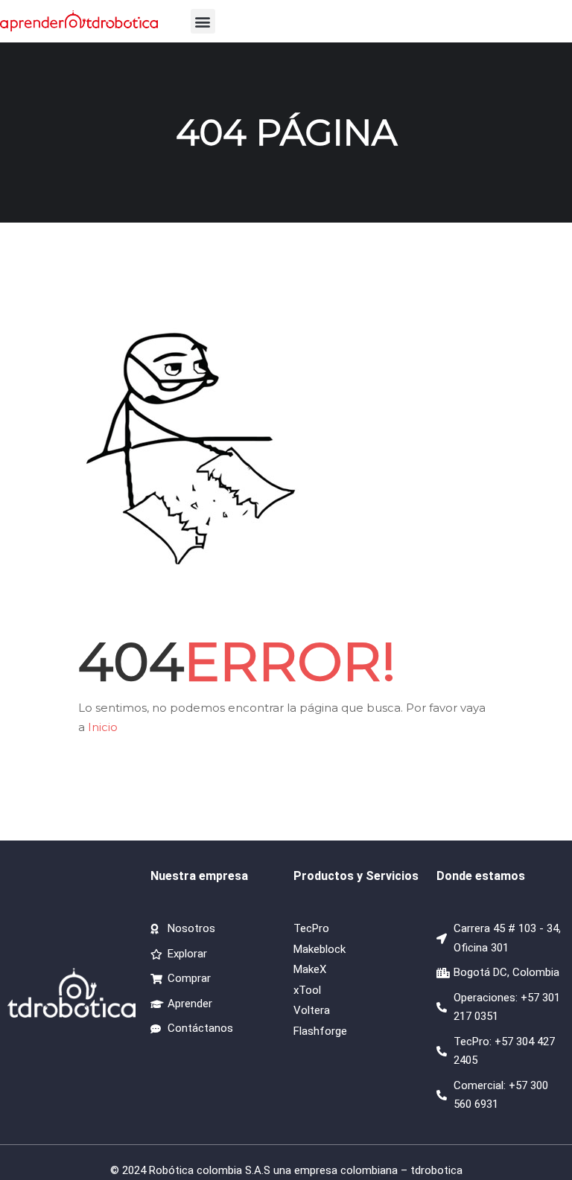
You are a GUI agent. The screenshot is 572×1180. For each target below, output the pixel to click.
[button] (203, 21)
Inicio (103, 727)
